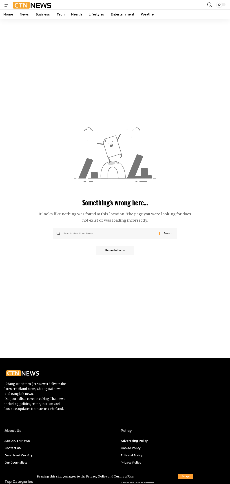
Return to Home (115, 250)
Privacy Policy (96, 476)
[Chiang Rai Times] (32, 4)
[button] (185, 476)
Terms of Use (123, 476)
